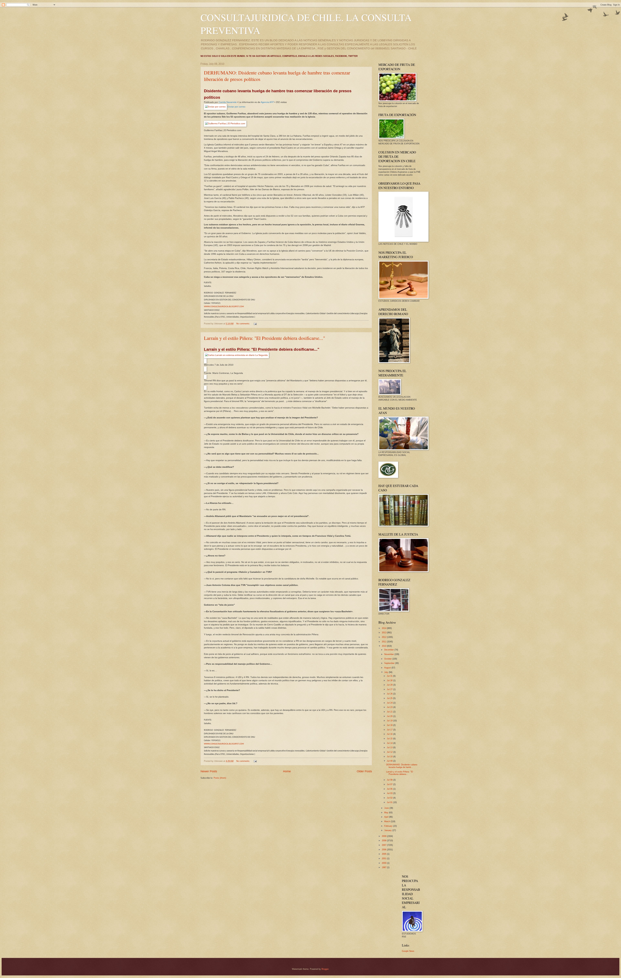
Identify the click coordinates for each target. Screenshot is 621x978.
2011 (384, 641)
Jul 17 (390, 729)
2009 (384, 836)
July (386, 672)
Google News (408, 951)
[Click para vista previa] (236, 355)
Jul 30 (390, 680)
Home (287, 771)
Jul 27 (390, 689)
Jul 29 (390, 685)
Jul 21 (390, 711)
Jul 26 (390, 694)
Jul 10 (390, 756)
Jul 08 (390, 780)
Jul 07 (390, 784)
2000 (384, 863)
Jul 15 (390, 738)
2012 (384, 637)
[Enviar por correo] (215, 107)
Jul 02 (390, 798)
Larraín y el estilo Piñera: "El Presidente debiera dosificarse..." (264, 338)
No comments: (243, 323)
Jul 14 (390, 743)
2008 (384, 840)
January (388, 830)
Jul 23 (390, 707)
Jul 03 (390, 793)
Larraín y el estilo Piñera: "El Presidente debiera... (399, 773)
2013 (384, 632)
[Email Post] (255, 323)
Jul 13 (390, 747)
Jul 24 (390, 703)
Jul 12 (390, 752)
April (386, 817)
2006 (384, 849)
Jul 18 (390, 725)
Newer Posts (209, 771)
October (388, 659)
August (388, 667)
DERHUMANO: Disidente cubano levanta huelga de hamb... (401, 765)
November (389, 654)
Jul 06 (390, 789)
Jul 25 (390, 698)
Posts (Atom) (220, 778)
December (389, 649)
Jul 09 (390, 761)
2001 (384, 858)
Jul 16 (390, 734)
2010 (384, 646)
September (389, 663)
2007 (384, 845)
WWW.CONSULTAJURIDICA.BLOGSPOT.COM (224, 307)
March (387, 821)
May (386, 812)
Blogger (324, 969)
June (386, 808)
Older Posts (364, 771)
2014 (384, 628)
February (388, 826)
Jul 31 (390, 676)
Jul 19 (390, 720)
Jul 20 (390, 716)
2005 (384, 854)
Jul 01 (390, 802)
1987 (384, 867)
